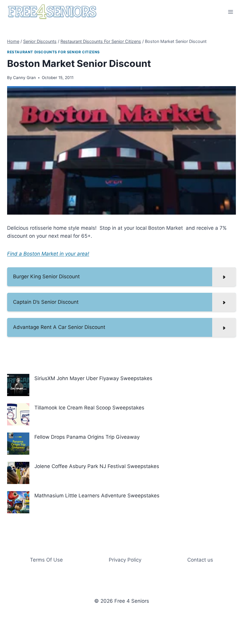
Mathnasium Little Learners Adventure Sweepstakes (96, 496)
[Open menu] (230, 11)
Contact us (200, 560)
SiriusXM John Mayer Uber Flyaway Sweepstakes (93, 378)
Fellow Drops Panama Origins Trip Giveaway (87, 437)
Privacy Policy (125, 560)
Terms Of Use (46, 560)
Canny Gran (24, 77)
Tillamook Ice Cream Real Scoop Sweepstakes (89, 408)
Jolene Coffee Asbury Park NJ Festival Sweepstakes (96, 466)
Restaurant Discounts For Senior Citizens (53, 52)
